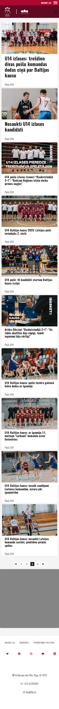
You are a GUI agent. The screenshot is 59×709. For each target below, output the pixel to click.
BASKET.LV (10, 642)
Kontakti (24, 642)
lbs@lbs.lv (31, 692)
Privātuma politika (44, 642)
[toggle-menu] (55, 2)
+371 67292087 (31, 684)
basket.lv (46, 2)
